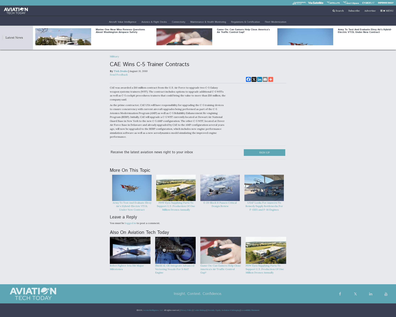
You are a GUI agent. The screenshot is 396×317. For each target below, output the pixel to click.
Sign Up (264, 152)
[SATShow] (333, 2)
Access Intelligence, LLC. (153, 310)
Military (114, 56)
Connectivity (178, 22)
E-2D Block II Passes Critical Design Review (220, 204)
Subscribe (354, 10)
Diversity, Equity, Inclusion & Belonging (224, 310)
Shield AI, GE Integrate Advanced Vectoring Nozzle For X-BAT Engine (174, 269)
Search (339, 10)
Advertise (370, 10)
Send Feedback (119, 74)
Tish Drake (121, 71)
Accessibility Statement (250, 310)
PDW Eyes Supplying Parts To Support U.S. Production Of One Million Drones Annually (176, 206)
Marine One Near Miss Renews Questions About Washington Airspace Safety (120, 31)
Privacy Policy (186, 310)
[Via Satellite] (315, 3)
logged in (130, 223)
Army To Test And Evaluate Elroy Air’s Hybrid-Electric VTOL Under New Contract (365, 31)
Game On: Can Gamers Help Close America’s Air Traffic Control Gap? (243, 31)
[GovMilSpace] (351, 2)
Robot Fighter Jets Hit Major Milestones (127, 267)
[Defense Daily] (386, 3)
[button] (387, 11)
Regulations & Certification (245, 22)
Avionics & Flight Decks (154, 22)
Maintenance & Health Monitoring (208, 22)
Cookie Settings (200, 310)
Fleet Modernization (275, 22)
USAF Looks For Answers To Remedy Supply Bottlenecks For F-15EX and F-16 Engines (264, 206)
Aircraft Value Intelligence (122, 22)
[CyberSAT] (368, 3)
